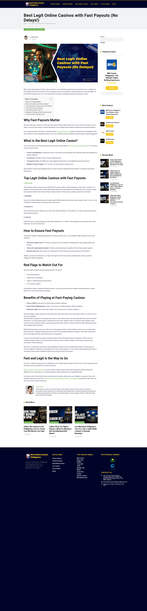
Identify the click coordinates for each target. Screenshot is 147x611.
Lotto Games (105, 4)
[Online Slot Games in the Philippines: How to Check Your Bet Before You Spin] (35, 414)
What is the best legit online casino (79, 146)
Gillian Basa (34, 37)
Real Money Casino (81, 4)
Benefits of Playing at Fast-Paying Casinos (39, 112)
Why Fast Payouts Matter (33, 102)
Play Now (112, 88)
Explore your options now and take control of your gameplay (61, 378)
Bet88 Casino (110, 139)
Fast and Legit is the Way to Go (35, 114)
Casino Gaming (29, 29)
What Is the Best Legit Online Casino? (37, 104)
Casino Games (55, 4)
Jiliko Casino (110, 131)
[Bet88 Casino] (102, 142)
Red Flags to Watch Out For (34, 110)
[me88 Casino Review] (102, 126)
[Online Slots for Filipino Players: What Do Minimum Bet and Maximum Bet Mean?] (60, 414)
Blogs (114, 4)
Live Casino (94, 4)
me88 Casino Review (112, 122)
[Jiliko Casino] (102, 134)
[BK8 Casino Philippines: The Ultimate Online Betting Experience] (112, 69)
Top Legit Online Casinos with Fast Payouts (39, 106)
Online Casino (39, 29)
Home (25, 23)
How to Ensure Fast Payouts (34, 108)
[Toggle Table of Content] (50, 99)
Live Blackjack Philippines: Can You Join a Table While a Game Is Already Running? (86, 430)
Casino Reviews (67, 4)
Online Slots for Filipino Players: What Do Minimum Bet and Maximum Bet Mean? (60, 430)
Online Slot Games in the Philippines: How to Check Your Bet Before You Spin (34, 429)
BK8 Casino (28, 183)
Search (102, 36)
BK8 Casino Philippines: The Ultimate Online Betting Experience (112, 76)
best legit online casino (64, 131)
